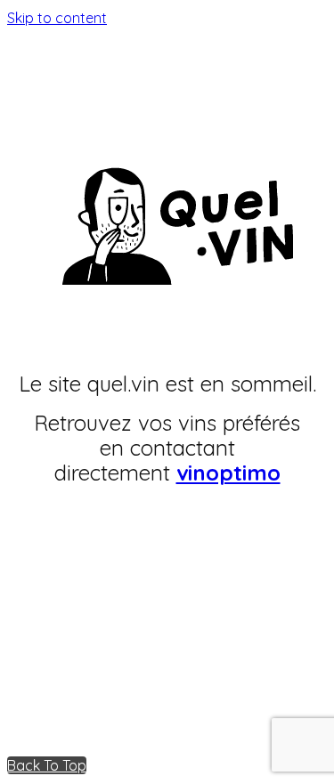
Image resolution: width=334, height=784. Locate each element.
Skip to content (57, 18)
